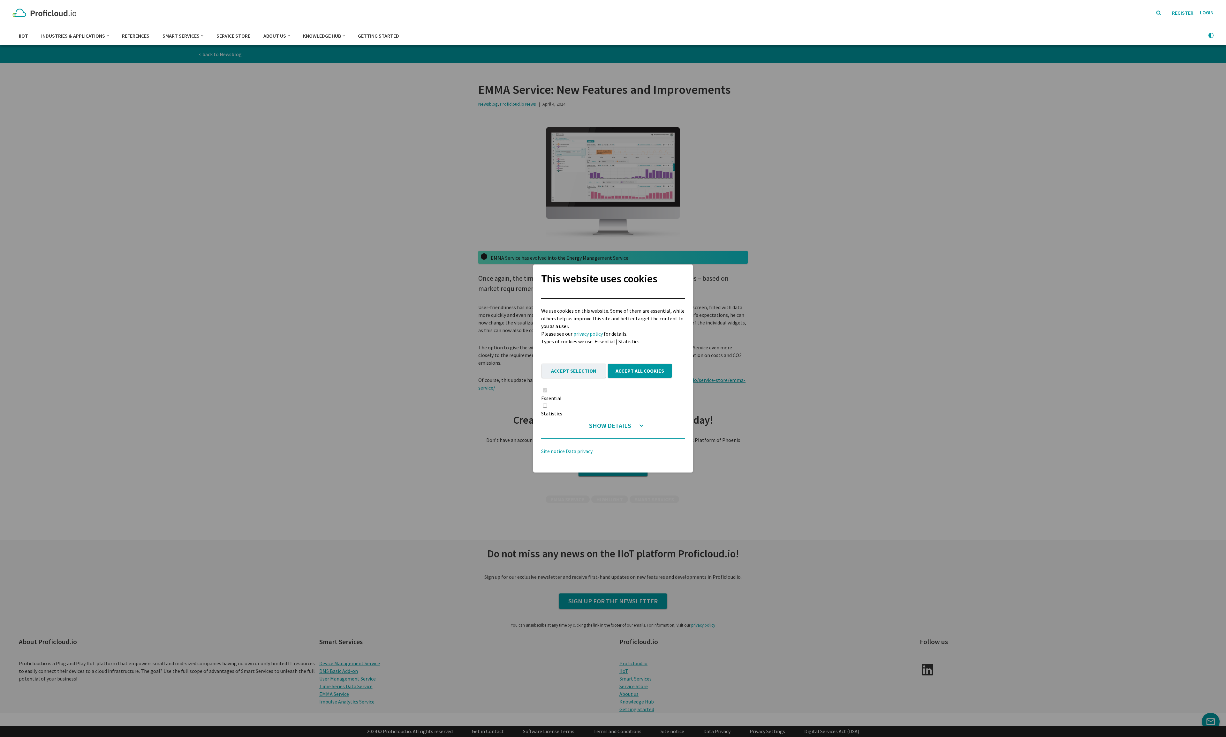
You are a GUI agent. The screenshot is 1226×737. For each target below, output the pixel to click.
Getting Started (378, 36)
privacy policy (588, 334)
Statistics (551, 413)
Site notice (553, 451)
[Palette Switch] (1211, 35)
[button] (108, 35)
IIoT (23, 36)
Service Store (233, 36)
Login (1207, 12)
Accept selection (573, 371)
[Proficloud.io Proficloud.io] (45, 13)
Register (1182, 13)
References (135, 36)
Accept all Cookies (640, 371)
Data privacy (579, 451)
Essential (551, 398)
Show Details (610, 425)
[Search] (1158, 12)
